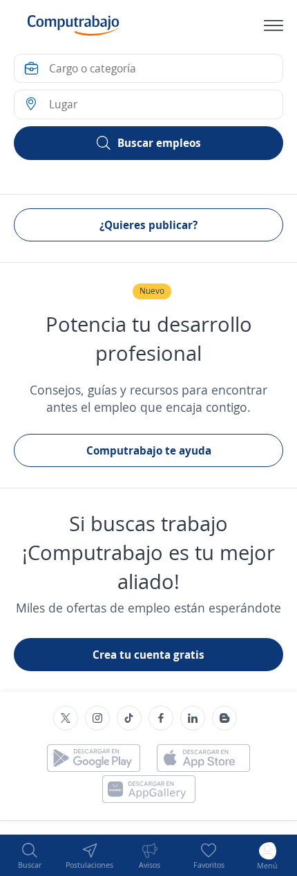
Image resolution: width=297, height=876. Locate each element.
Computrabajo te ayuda (148, 450)
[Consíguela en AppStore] (203, 758)
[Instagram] (97, 718)
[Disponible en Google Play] (93, 758)
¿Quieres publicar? (148, 224)
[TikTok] (129, 718)
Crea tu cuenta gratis (148, 654)
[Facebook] (161, 718)
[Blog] (224, 718)
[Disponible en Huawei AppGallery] (148, 789)
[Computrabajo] (73, 25)
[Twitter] (65, 718)
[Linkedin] (192, 718)
